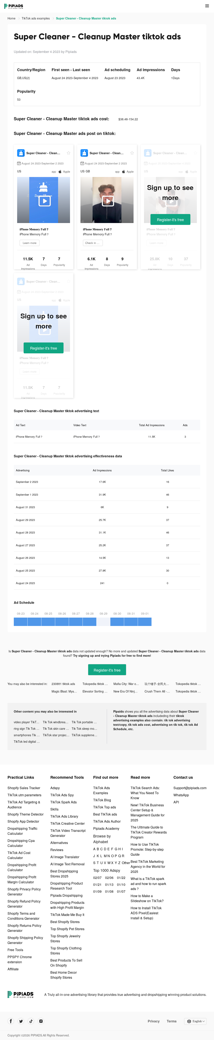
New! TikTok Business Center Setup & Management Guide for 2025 (147, 812)
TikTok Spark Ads (63, 802)
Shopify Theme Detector (25, 814)
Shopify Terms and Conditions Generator (23, 916)
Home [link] (12, 18)
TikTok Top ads (104, 807)
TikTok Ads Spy (62, 795)
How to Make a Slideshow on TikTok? (147, 898)
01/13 (108, 884)
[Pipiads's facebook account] (11, 1021)
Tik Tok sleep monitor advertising (86, 728)
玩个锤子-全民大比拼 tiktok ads (160, 684)
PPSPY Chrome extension (20, 959)
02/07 (97, 877)
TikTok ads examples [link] (36, 18)
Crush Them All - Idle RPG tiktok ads (160, 691)
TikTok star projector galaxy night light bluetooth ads (57, 735)
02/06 (108, 877)
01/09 (97, 891)
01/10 (120, 884)
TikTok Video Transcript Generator (67, 833)
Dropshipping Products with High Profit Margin (67, 905)
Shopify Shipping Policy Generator (25, 940)
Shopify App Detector (23, 821)
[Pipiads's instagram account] (41, 1021)
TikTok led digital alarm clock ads (28, 741)
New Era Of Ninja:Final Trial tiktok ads (128, 691)
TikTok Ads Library (64, 816)
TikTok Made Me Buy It (67, 914)
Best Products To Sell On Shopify (66, 963)
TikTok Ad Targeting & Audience (24, 804)
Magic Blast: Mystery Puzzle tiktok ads (67, 691)
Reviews (56, 849)
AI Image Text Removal (67, 864)
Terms (172, 1021)
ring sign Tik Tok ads (27, 728)
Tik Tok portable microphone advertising (86, 722)
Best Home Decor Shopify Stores (63, 975)
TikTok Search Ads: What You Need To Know (145, 792)
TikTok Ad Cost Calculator (19, 855)
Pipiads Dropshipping (66, 895)
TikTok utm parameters (24, 795)
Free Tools (15, 949)
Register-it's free (170, 219)
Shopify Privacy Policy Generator (24, 891)
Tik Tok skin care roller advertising (57, 728)
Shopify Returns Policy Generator (24, 928)
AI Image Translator (64, 856)
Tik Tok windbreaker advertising (57, 722)
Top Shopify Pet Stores (67, 928)
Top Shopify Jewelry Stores (65, 938)
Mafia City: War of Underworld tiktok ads (128, 684)
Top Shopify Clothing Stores (66, 950)
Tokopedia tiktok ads (96, 684)
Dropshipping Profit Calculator (22, 867)
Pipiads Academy (106, 828)
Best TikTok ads (105, 814)
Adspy (55, 787)
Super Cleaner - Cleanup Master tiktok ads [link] (86, 18)
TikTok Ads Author (107, 821)
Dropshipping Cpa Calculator (21, 843)
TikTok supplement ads (86, 735)
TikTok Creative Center (67, 823)
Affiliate (13, 969)
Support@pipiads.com (189, 787)
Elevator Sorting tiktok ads (98, 691)
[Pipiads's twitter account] (21, 1021)
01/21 (97, 884)
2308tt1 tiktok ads (63, 684)
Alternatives (59, 842)
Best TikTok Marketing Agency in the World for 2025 (148, 866)
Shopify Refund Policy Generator (24, 904)
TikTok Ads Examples (101, 790)
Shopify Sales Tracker (24, 787)
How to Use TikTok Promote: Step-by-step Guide (147, 849)
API (176, 802)
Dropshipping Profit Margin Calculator (22, 879)
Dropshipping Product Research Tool (66, 886)
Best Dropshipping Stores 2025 (64, 873)
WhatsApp (181, 795)
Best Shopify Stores (65, 921)
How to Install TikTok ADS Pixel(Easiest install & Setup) (146, 912)
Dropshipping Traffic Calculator (22, 831)
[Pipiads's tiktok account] (31, 1021)
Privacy (154, 1021)
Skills (54, 809)
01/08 (108, 891)
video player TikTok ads (28, 722)
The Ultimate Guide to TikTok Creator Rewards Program (149, 832)
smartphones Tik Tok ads (28, 735)
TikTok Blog (102, 800)
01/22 (120, 877)
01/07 (120, 891)
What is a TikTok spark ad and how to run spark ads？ (148, 883)
